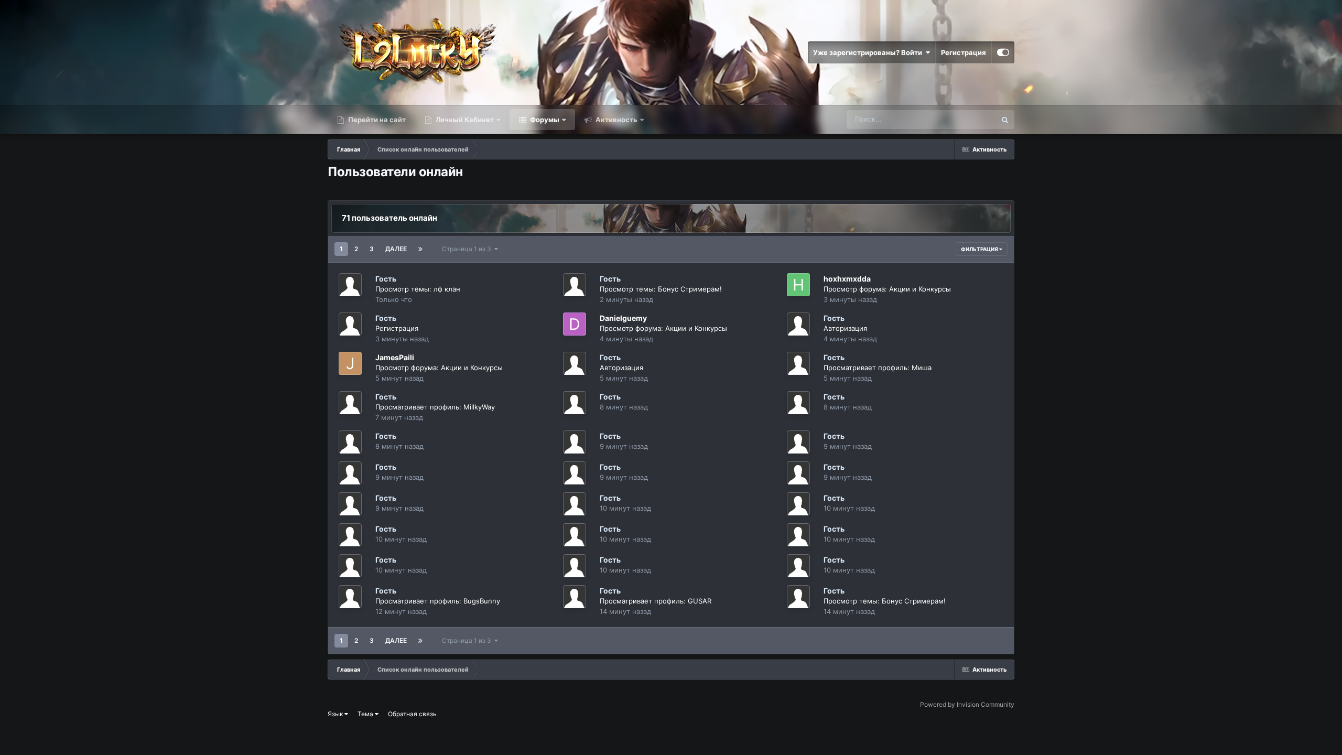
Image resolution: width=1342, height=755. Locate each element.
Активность (615, 119)
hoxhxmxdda (847, 278)
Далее (396, 249)
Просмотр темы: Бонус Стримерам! (661, 289)
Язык (336, 714)
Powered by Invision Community (967, 704)
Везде (972, 119)
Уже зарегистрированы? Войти (869, 52)
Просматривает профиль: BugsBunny (437, 601)
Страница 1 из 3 (468, 249)
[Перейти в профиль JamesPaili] (350, 363)
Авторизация (845, 328)
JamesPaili (394, 357)
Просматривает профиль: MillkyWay (435, 407)
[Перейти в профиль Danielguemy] (574, 324)
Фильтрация (980, 249)
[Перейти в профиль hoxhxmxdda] (798, 284)
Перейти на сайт (376, 119)
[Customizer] (1003, 52)
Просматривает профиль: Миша (878, 367)
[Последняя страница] (420, 249)
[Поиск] (1004, 119)
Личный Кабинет (464, 119)
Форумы (543, 119)
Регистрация (963, 52)
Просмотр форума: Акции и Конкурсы (887, 289)
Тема (366, 714)
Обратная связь (412, 714)
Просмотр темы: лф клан (417, 289)
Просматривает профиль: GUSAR (655, 601)
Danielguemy (623, 318)
